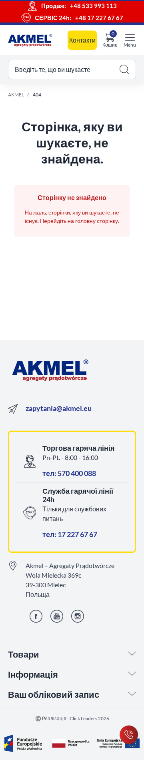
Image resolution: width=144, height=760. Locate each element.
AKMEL (16, 95)
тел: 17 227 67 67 (69, 534)
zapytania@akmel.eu (59, 408)
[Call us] (129, 734)
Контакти (82, 40)
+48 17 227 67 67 (99, 17)
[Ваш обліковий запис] (132, 694)
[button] (72, 69)
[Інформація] (132, 674)
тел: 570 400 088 (69, 473)
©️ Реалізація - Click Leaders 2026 (72, 718)
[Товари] (132, 654)
